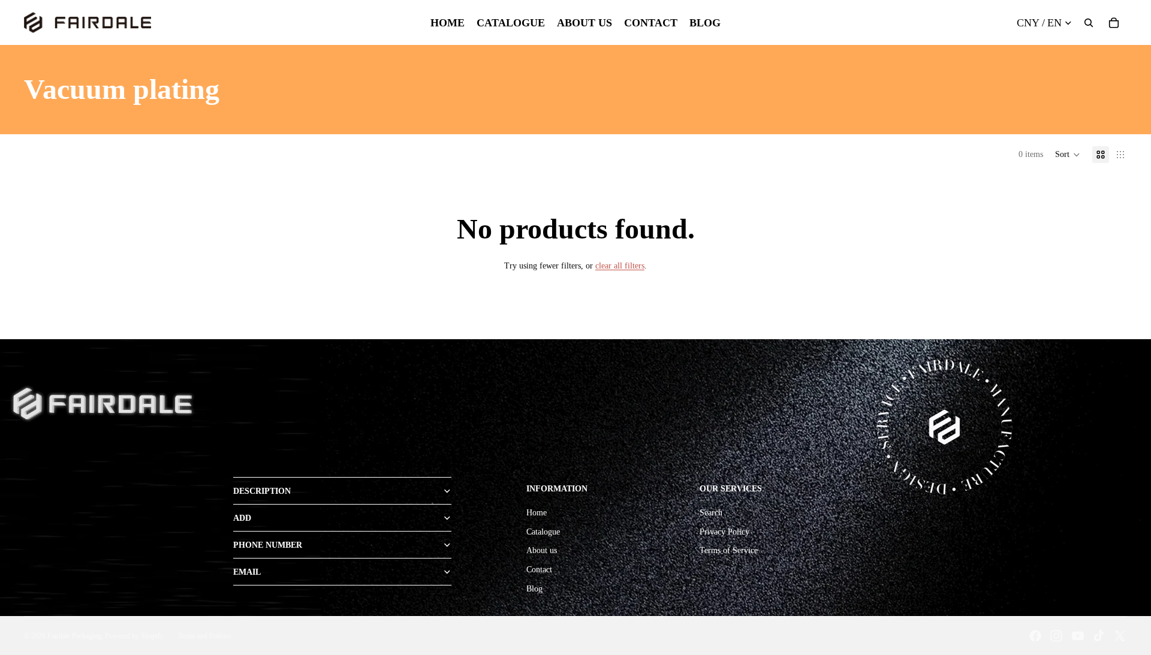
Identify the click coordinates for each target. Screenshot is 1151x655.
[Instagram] (1056, 636)
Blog (534, 588)
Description (262, 491)
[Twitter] (1120, 636)
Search (711, 512)
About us (541, 550)
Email (247, 572)
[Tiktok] (1099, 636)
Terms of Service (729, 550)
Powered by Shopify (134, 636)
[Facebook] (1035, 636)
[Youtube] (1078, 636)
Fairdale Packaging (74, 636)
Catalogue (543, 531)
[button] (1067, 154)
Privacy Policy (724, 531)
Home (536, 512)
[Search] (1088, 23)
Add (242, 518)
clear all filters (619, 265)
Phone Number (267, 545)
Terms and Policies (204, 636)
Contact (539, 569)
